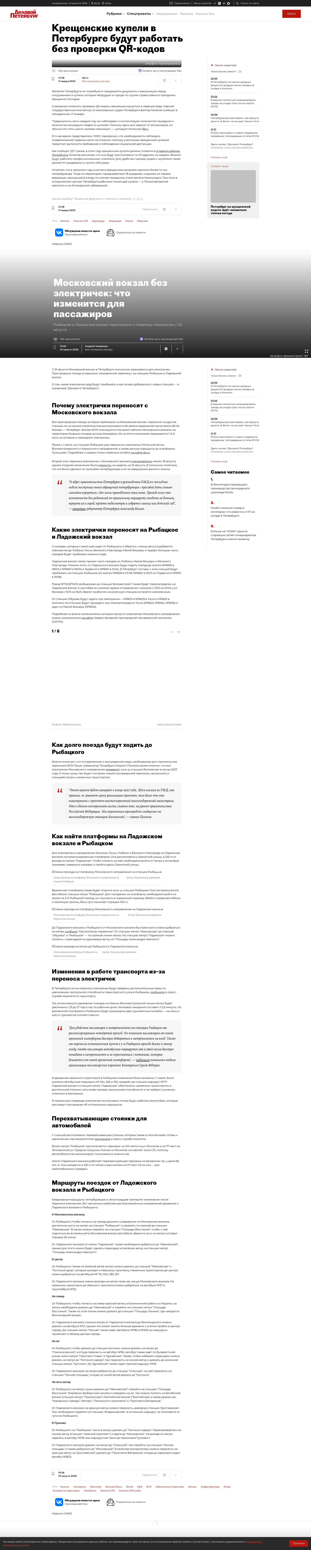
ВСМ (148, 1486)
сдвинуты (104, 465)
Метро (227, 1486)
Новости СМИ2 (62, 243)
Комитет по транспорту (66, 1490)
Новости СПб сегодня (130, 1490)
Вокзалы (192, 1486)
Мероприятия (166, 14)
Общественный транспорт (170, 1486)
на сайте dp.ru (140, 452)
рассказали (102, 1139)
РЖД (139, 1486)
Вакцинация (115, 221)
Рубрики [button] (115, 14)
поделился (143, 1059)
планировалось (141, 461)
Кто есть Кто (205, 14)
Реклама (186, 14)
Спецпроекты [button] (139, 14)
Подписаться (182, 3)
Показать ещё (219, 157)
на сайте (87, 617)
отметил (79, 508)
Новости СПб (80, 221)
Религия (129, 221)
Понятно (299, 1543)
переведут (113, 769)
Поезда (129, 1486)
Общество (142, 221)
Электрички (79, 1486)
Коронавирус (98, 221)
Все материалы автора (95, 81)
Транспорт (95, 1486)
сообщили (157, 992)
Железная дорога (113, 1486)
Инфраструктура (210, 1486)
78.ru (145, 129)
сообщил (71, 931)
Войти (291, 13)
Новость (64, 221)
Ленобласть (90, 1490)
